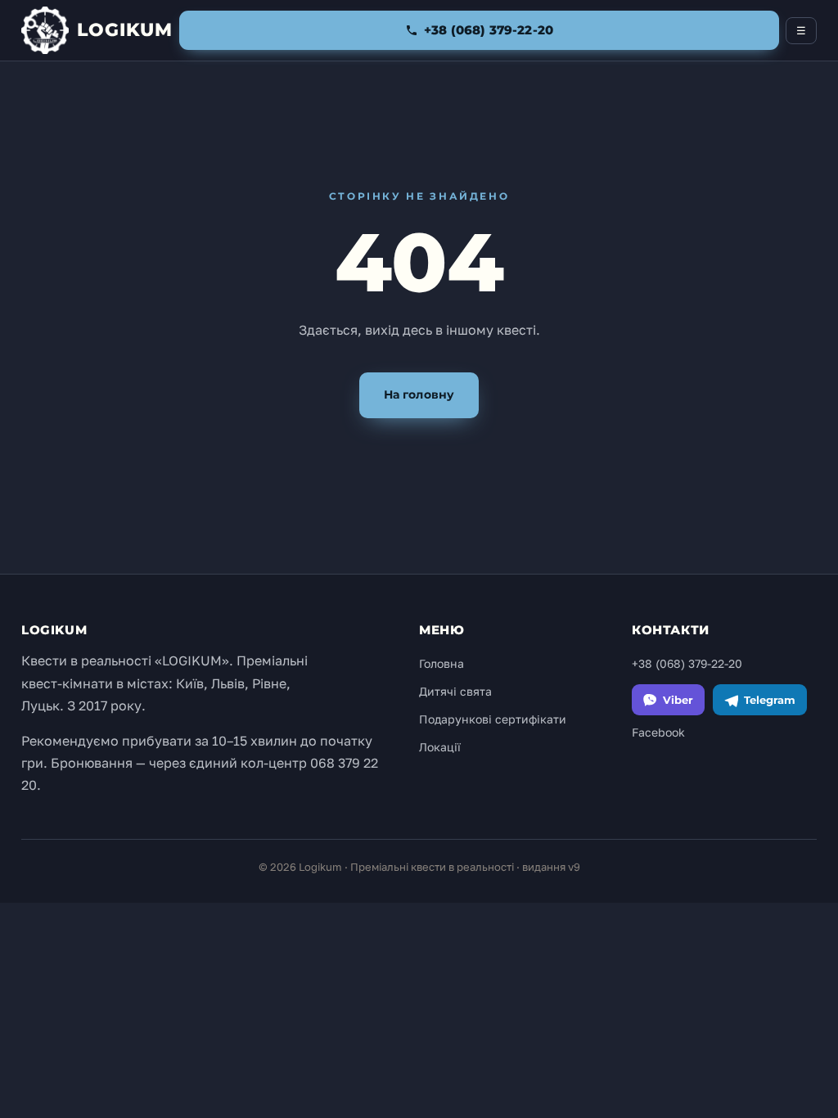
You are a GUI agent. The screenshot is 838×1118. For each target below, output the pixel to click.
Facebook (658, 732)
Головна (441, 663)
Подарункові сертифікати (492, 719)
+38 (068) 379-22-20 (687, 663)
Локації (440, 747)
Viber (678, 699)
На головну (419, 394)
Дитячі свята (455, 691)
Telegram (769, 699)
